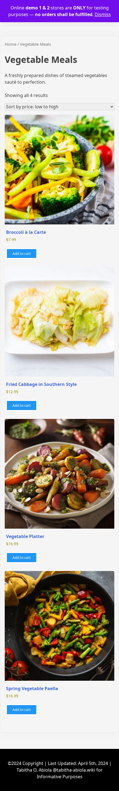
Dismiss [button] (103, 14)
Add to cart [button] (21, 253)
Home (10, 44)
